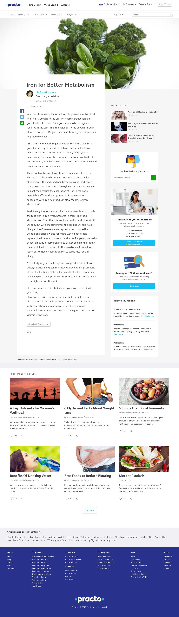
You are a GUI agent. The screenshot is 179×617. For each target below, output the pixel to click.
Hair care (97, 537)
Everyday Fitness (32, 537)
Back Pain (18, 540)
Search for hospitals (40, 565)
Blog (9, 559)
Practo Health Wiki (139, 577)
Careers (10, 562)
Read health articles (40, 571)
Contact (10, 568)
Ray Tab (68, 576)
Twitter (167, 559)
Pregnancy (132, 537)
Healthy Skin (146, 537)
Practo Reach (70, 573)
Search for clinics (39, 562)
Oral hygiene (49, 537)
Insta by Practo (104, 556)
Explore (117, 14)
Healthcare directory (140, 574)
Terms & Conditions (139, 565)
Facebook (168, 556)
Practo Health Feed (73, 559)
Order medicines (39, 580)
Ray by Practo (71, 570)
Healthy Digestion (91, 540)
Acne (157, 537)
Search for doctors (40, 559)
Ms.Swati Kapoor (46, 92)
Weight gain (53, 540)
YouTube (167, 565)
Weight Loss (64, 537)
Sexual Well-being (81, 537)
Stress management (35, 540)
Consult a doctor (39, 577)
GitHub (167, 568)
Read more (149, 316)
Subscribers (136, 571)
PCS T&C (134, 568)
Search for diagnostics (41, 568)
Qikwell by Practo (105, 559)
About (9, 556)
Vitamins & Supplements (38, 324)
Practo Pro (69, 579)
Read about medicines (41, 574)
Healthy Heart (109, 540)
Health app (36, 586)
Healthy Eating (14, 537)
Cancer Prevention (71, 540)
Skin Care (119, 537)
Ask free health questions (43, 556)
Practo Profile (70, 562)
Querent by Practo (106, 562)
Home (11, 14)
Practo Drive (37, 583)
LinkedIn (167, 562)
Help (133, 556)
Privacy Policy (137, 562)
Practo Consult (71, 556)
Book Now (134, 286)
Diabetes (108, 537)
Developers (135, 559)
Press (9, 565)
